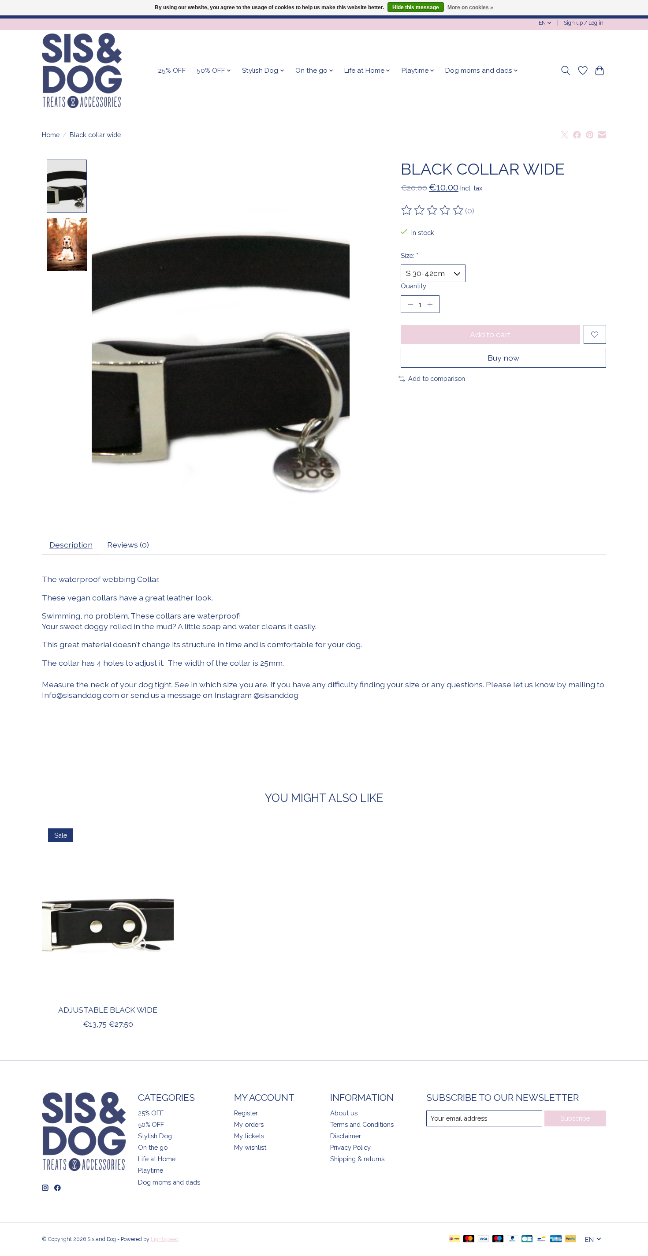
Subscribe (575, 1118)
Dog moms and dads (169, 1182)
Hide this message (415, 7)
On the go (153, 1147)
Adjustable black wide (107, 1009)
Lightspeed (165, 1239)
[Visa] (483, 1239)
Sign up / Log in (583, 23)
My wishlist (250, 1147)
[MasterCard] (469, 1239)
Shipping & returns (357, 1159)
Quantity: (414, 286)
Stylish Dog (155, 1136)
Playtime (150, 1170)
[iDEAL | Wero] (454, 1239)
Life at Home (156, 1159)
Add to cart (490, 334)
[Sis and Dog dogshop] (82, 70)
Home (51, 134)
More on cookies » (470, 7)
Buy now (503, 357)
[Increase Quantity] (430, 304)
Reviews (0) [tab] (128, 544)
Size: (409, 255)
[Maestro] (498, 1239)
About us (344, 1113)
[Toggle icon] (565, 70)
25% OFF (172, 71)
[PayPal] (512, 1239)
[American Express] (556, 1239)
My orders (249, 1124)
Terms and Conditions (362, 1124)
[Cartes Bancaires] (527, 1239)
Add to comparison (436, 378)
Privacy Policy (350, 1147)
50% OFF (151, 1124)
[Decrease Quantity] (410, 304)
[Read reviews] (433, 210)
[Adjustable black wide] (108, 910)
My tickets (249, 1136)
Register (246, 1113)
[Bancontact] (541, 1239)
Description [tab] (71, 544)
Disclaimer (345, 1136)
